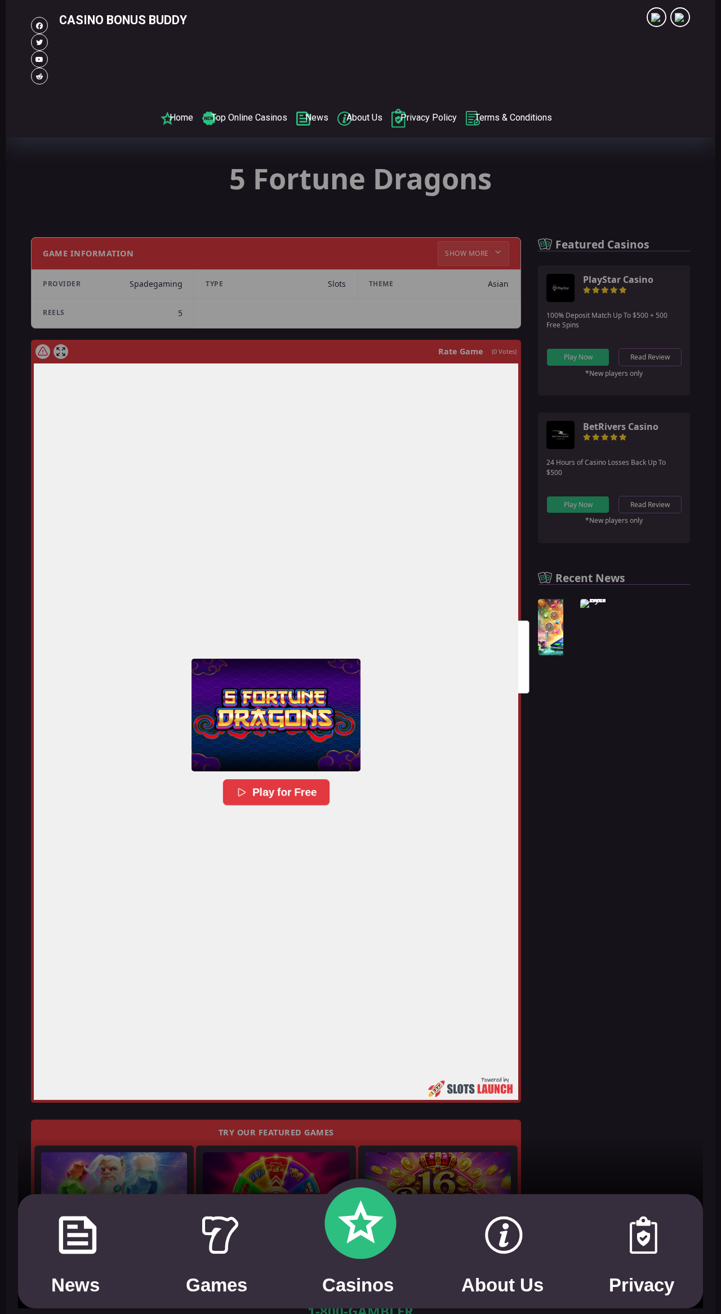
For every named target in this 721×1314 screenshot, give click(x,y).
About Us (364, 117)
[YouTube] (39, 59)
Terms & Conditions (513, 117)
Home (181, 117)
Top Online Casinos (249, 117)
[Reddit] (39, 76)
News (316, 117)
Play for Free (284, 792)
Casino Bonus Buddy (123, 20)
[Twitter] (39, 42)
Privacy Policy (428, 117)
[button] (276, 715)
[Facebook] (39, 25)
